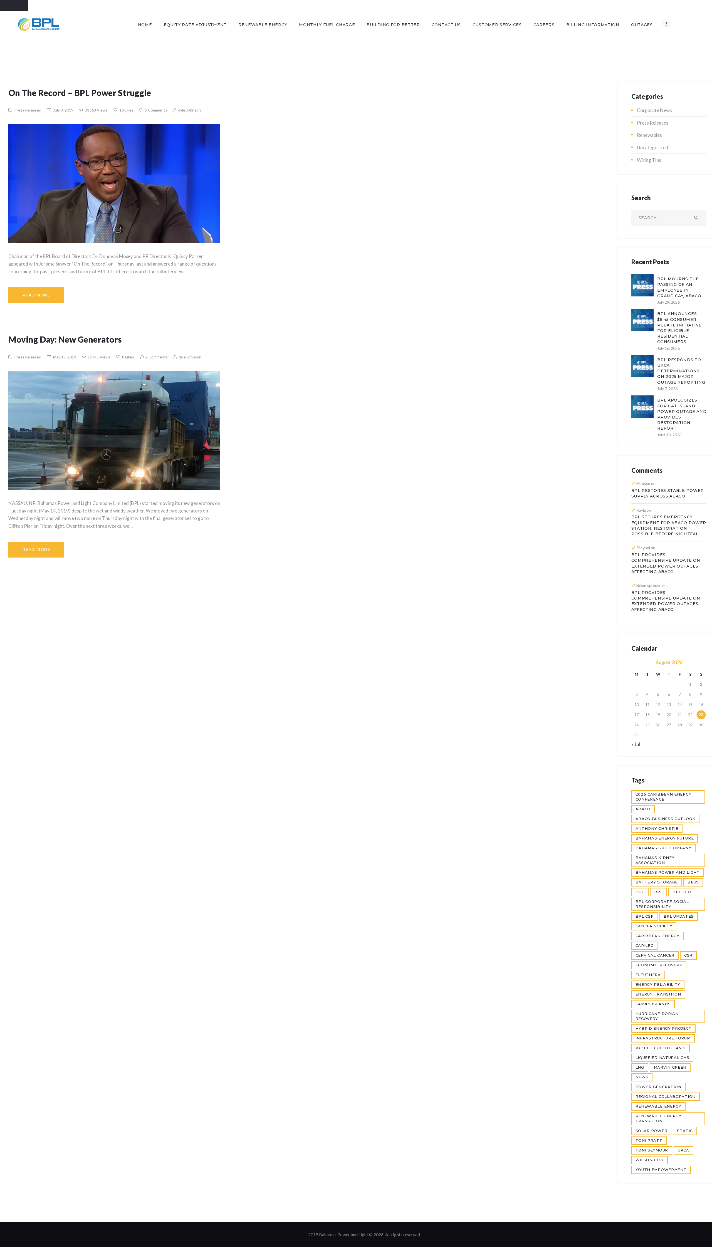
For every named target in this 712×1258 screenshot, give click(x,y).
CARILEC (644, 945)
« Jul (635, 744)
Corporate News (654, 110)
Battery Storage (657, 882)
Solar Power (652, 1130)
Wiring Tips (649, 160)
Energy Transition (658, 994)
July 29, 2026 (668, 302)
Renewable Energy (658, 1106)
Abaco (643, 809)
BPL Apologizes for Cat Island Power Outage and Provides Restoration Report (681, 414)
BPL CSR (645, 916)
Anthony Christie (657, 828)
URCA (683, 1150)
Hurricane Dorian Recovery (657, 1016)
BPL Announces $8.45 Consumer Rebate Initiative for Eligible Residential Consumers (679, 327)
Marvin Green (670, 1067)
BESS (693, 882)
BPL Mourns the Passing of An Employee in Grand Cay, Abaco (679, 287)
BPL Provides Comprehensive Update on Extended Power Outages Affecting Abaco (665, 563)
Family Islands (653, 1004)
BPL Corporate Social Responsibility (662, 904)
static (685, 1130)
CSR (688, 955)
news (642, 1077)
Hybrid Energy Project (664, 1028)
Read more (36, 295)
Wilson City (650, 1160)
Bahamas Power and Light (668, 872)
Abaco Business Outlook (665, 818)
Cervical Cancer (655, 955)
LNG (640, 1067)
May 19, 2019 (64, 357)
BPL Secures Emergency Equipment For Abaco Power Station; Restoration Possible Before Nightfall (668, 525)
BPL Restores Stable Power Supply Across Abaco (667, 493)
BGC (640, 892)
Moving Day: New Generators (65, 339)
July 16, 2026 (668, 348)
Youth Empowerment (661, 1169)
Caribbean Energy (657, 935)
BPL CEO (682, 892)
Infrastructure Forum (663, 1038)
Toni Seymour (652, 1150)
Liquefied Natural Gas (662, 1057)
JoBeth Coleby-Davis (661, 1048)
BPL (658, 892)
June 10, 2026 (669, 434)
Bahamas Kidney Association (655, 860)
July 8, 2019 (63, 110)
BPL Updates (679, 916)
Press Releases (27, 110)
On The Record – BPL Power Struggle (79, 93)
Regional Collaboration (666, 1096)
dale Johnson (189, 110)
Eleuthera (648, 974)
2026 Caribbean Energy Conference (664, 796)
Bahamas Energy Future (665, 838)
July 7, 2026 (667, 388)
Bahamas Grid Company (663, 848)
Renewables (649, 135)
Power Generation (658, 1086)
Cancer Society (654, 926)
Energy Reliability (658, 984)
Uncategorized (652, 147)
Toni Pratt (649, 1140)
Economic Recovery (659, 965)
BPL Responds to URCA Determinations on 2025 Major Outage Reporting (681, 371)
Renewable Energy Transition (658, 1118)
